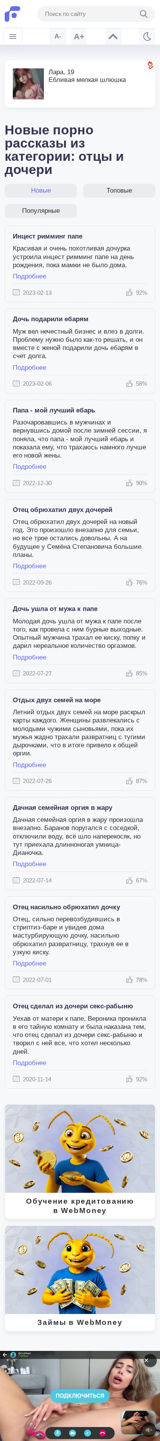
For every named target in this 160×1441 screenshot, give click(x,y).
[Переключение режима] (147, 36)
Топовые (119, 190)
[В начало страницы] (113, 36)
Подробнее (29, 276)
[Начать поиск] (143, 14)
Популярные (41, 210)
